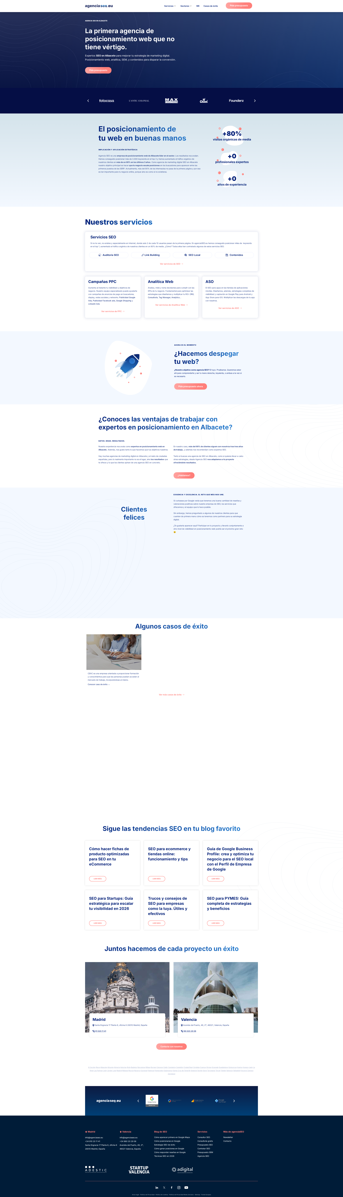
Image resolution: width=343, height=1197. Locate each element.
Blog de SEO (160, 1131)
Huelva (239, 1067)
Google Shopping (123, 300)
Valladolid (236, 1071)
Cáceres (159, 1067)
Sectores (184, 6)
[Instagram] (179, 1187)
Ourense (144, 1071)
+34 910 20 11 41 (92, 1141)
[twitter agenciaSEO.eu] (164, 1187)
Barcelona (141, 1067)
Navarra (137, 1071)
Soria (205, 1071)
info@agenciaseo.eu (94, 1137)
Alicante (110, 1067)
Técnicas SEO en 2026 (164, 1156)
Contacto (227, 1141)
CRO (192, 294)
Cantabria (172, 1067)
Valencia (229, 1071)
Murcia (131, 1071)
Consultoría (153, 297)
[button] (88, 100)
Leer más (98, 879)
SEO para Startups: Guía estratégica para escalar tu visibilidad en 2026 (111, 903)
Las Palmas (98, 1071)
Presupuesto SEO (205, 1145)
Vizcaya (244, 1071)
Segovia (194, 1071)
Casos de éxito (211, 6)
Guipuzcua (232, 1067)
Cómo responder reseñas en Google (170, 1152)
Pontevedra (159, 1071)
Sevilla (199, 1071)
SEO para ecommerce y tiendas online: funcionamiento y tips (169, 854)
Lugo (114, 1071)
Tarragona (211, 1071)
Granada (215, 1067)
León (105, 1071)
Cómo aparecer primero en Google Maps (172, 1137)
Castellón (179, 1067)
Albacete (103, 1067)
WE (198, 6)
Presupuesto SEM (205, 1152)
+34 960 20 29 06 (128, 1141)
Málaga (125, 1071)
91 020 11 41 (100, 1031)
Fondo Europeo (206, 1194)
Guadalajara (223, 1067)
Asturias (123, 1067)
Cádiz (165, 1067)
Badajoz (134, 1067)
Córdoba (196, 1067)
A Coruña (91, 1067)
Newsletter (228, 1137)
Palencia (151, 1071)
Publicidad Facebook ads (104, 300)
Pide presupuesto (239, 5)
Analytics (176, 297)
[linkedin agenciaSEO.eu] (156, 1187)
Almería (117, 1067)
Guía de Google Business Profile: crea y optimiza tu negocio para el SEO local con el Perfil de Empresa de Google (230, 859)
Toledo (223, 1071)
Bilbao (148, 1067)
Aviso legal (135, 1194)
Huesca (246, 1067)
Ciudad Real (188, 1067)
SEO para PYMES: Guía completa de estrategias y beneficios (229, 903)
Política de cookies (162, 1194)
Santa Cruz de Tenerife (181, 1071)
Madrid (119, 1071)
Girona (208, 1067)
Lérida (109, 1071)
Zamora (250, 1071)
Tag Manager (164, 297)
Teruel (218, 1071)
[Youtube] (186, 1187)
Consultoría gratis (205, 1141)
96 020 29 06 (190, 1031)
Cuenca (203, 1067)
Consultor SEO (203, 1137)
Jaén (251, 1067)
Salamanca (168, 1071)
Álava (98, 1067)
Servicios (168, 6)
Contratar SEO (203, 1148)
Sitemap (197, 1194)
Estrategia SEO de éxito (164, 1145)
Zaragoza (171, 1074)
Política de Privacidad (147, 1194)
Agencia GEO (203, 1156)
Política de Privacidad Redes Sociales (181, 1194)
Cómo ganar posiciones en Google (169, 1148)
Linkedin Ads (94, 304)
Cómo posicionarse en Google (167, 1141)
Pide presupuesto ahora (190, 386)
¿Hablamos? (184, 475)
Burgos (153, 1067)
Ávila (129, 1067)
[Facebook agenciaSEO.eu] (171, 1187)
